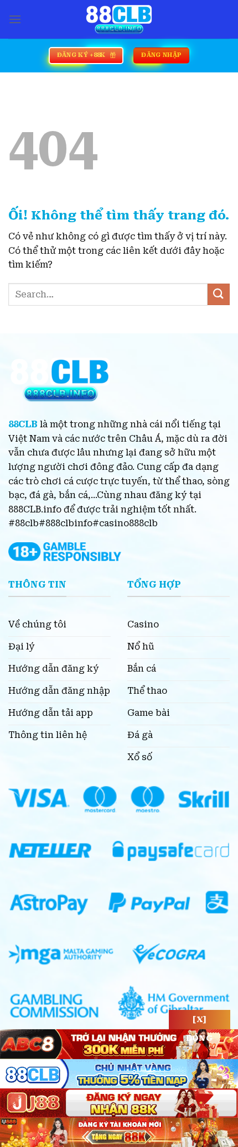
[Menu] (15, 19)
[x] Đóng (200, 1022)
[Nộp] (219, 294)
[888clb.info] (119, 19)
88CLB (23, 424)
